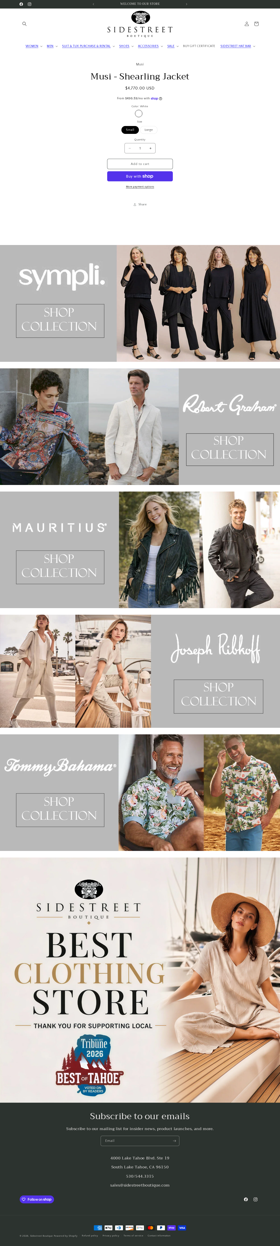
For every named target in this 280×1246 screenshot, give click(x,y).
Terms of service (133, 1235)
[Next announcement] (186, 4)
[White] (139, 113)
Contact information (159, 1235)
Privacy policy (111, 1235)
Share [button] (142, 204)
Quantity (139, 139)
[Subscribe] (174, 1141)
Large (151, 131)
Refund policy (90, 1235)
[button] (24, 24)
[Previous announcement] (93, 4)
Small (130, 130)
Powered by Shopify (66, 1236)
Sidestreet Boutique (41, 1236)
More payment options (140, 186)
